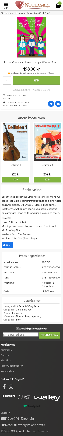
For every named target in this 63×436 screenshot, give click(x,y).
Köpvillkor (6, 360)
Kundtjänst (6, 349)
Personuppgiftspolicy (12, 365)
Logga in (5, 412)
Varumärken (7, 371)
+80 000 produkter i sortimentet (27, 431)
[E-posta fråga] (58, 104)
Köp (36, 80)
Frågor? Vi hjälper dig (19, 418)
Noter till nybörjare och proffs (25, 424)
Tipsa (8, 244)
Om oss (5, 355)
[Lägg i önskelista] (51, 104)
